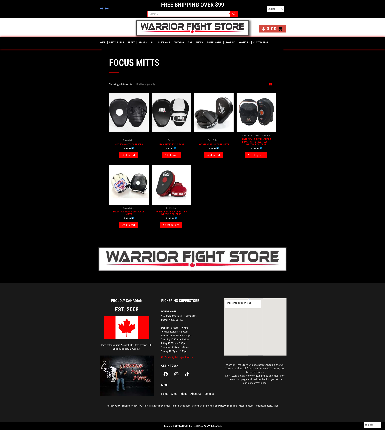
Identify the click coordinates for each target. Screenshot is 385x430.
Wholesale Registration (267, 405)
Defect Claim (212, 405)
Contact (209, 394)
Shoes (199, 42)
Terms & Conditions (181, 405)
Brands (143, 42)
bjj (152, 42)
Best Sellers (116, 42)
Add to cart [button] (128, 155)
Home (164, 394)
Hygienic (230, 42)
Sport (131, 42)
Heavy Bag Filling (228, 405)
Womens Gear (214, 42)
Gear (103, 42)
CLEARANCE (164, 42)
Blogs (183, 394)
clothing (179, 42)
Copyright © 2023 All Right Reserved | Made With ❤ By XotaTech (192, 426)
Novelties (244, 42)
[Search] (234, 14)
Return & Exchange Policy (157, 405)
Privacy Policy (113, 405)
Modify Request (246, 405)
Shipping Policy (129, 405)
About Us (195, 394)
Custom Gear (260, 42)
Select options (256, 155)
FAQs (141, 405)
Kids (190, 42)
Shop (174, 394)
